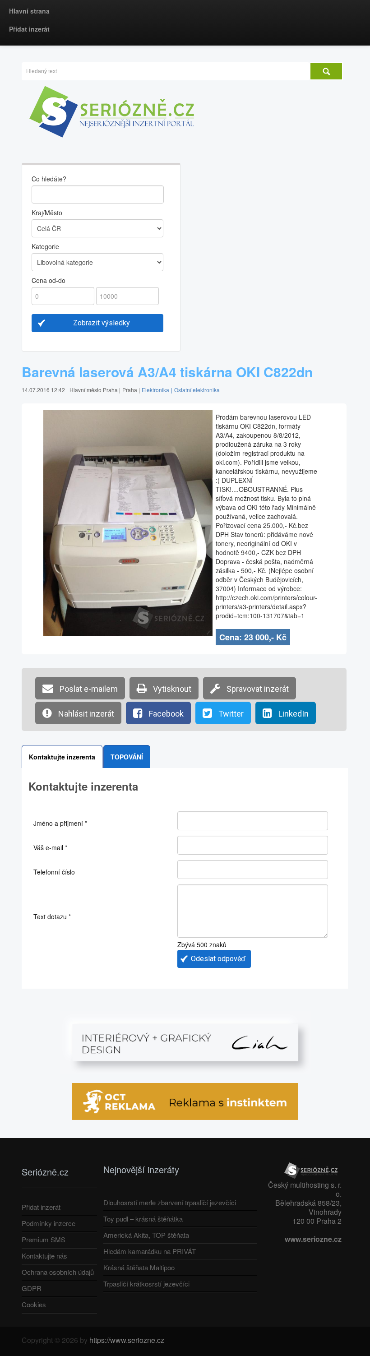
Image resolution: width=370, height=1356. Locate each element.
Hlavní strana (29, 10)
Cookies (34, 1304)
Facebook (165, 713)
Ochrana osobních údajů (58, 1272)
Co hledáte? (49, 178)
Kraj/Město (47, 212)
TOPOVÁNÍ (127, 756)
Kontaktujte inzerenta (62, 756)
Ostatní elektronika (197, 389)
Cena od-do (48, 280)
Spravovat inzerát (257, 689)
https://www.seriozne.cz (126, 1340)
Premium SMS (43, 1239)
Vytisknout (171, 689)
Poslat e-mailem (88, 689)
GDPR (32, 1288)
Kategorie (45, 246)
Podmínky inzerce (48, 1223)
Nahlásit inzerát (85, 713)
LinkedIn (293, 713)
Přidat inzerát (29, 28)
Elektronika (155, 389)
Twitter (230, 713)
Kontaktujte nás (44, 1255)
